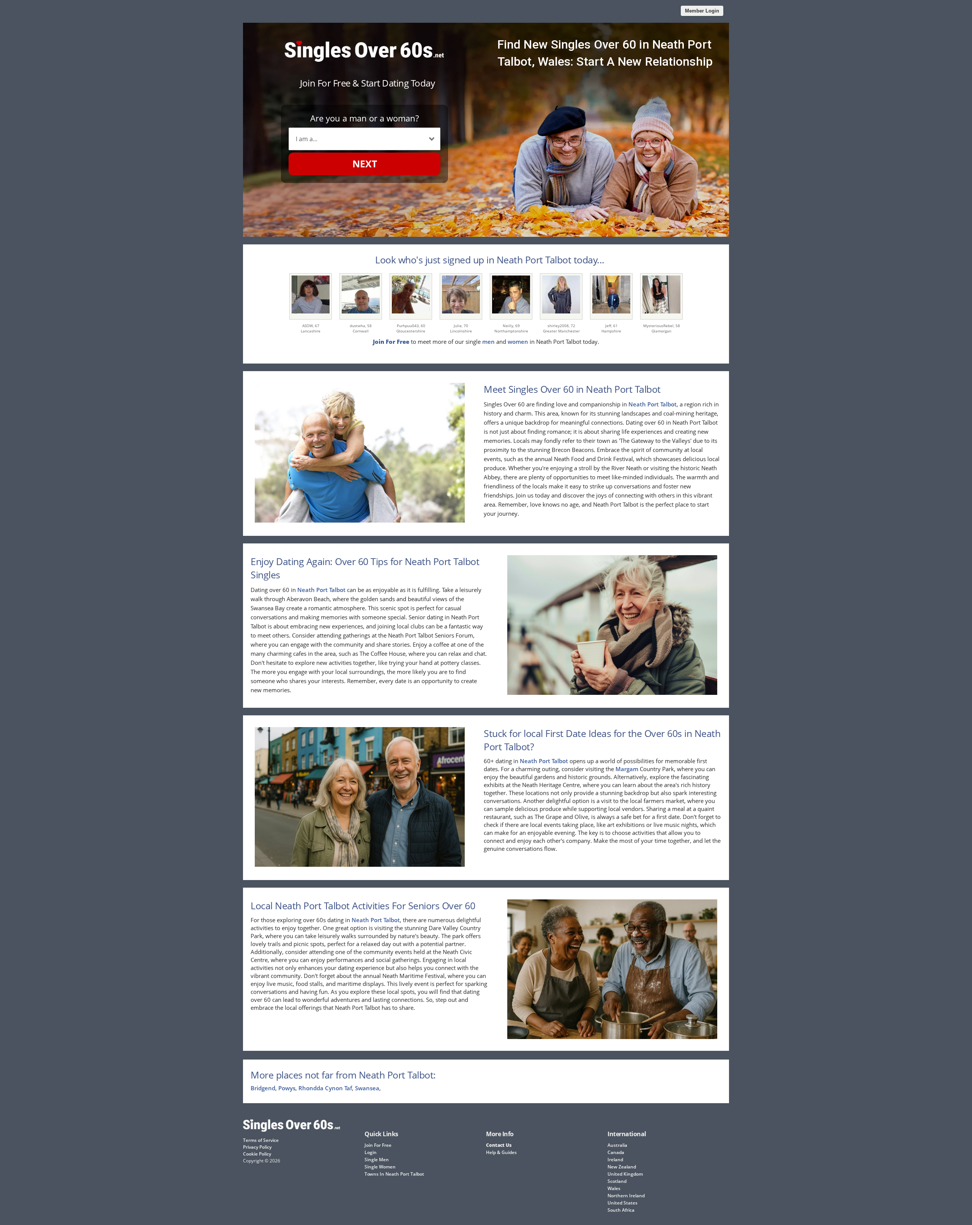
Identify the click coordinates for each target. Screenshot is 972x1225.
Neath (637, 404)
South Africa (621, 1210)
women (518, 341)
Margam (626, 769)
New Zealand (622, 1167)
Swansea (367, 1088)
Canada (616, 1152)
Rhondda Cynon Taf (325, 1088)
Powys (286, 1088)
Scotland (617, 1181)
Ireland (615, 1159)
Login (370, 1152)
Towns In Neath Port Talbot (394, 1174)
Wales (614, 1188)
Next (364, 163)
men (488, 341)
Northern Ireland (626, 1195)
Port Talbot (662, 404)
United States (622, 1203)
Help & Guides (501, 1152)
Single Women (380, 1167)
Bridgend (263, 1088)
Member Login (702, 11)
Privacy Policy (257, 1147)
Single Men (376, 1159)
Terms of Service (261, 1140)
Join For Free (377, 1145)
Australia (617, 1145)
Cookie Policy (257, 1154)
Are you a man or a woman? (364, 118)
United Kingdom (625, 1174)
